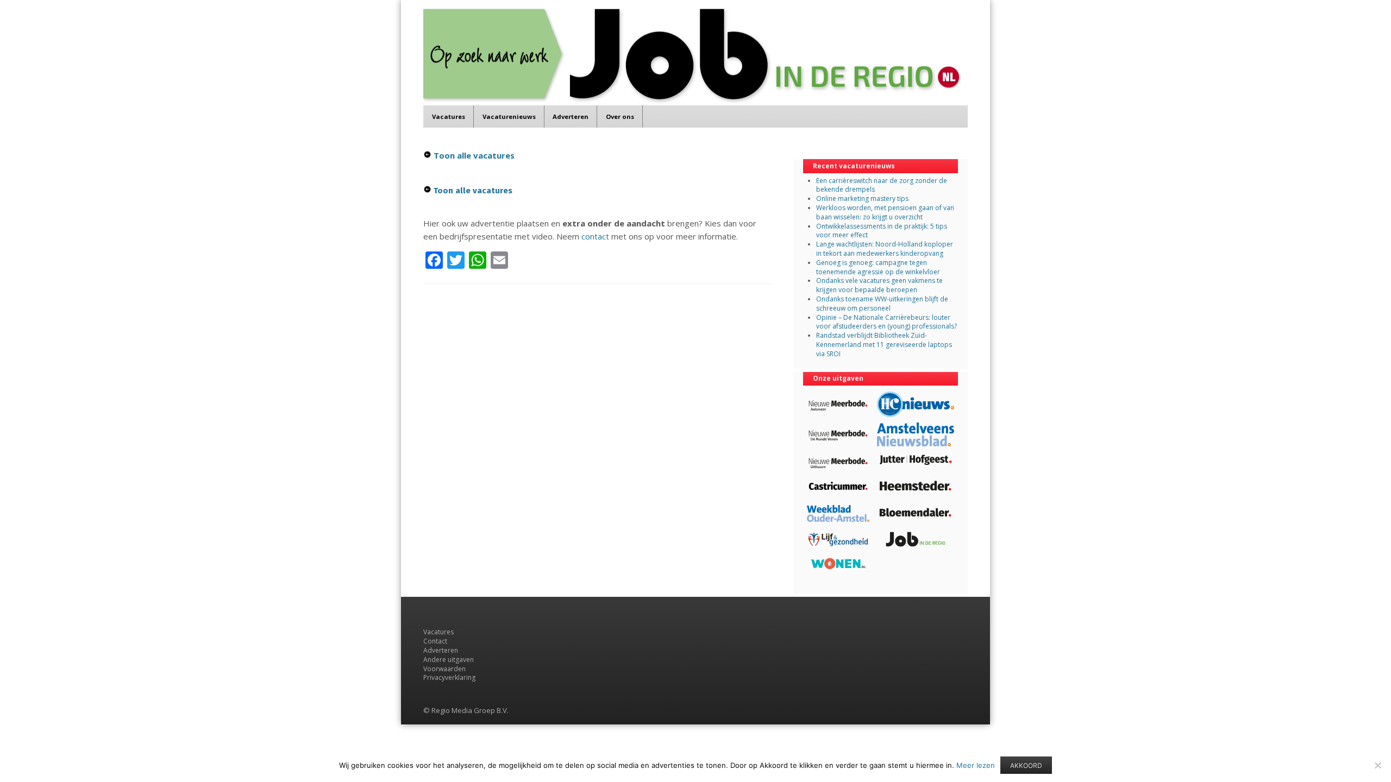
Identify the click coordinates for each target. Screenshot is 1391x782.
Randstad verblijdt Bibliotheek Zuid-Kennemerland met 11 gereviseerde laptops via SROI (884, 344)
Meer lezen (975, 765)
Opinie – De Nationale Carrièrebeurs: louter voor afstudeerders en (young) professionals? (886, 322)
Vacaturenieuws (509, 116)
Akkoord (1026, 765)
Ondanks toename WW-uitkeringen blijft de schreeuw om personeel (882, 303)
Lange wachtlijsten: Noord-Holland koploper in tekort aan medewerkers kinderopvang (884, 248)
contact (595, 236)
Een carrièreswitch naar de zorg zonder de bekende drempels (881, 185)
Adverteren (570, 116)
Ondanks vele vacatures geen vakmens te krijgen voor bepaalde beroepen (879, 285)
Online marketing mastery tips (862, 198)
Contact (435, 641)
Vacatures (448, 116)
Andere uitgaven (448, 659)
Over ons (620, 116)
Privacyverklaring (449, 677)
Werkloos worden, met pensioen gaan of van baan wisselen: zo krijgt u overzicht (885, 212)
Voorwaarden (444, 668)
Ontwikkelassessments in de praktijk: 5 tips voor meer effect (881, 231)
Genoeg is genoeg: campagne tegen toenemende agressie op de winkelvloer (878, 267)
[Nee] (1377, 765)
